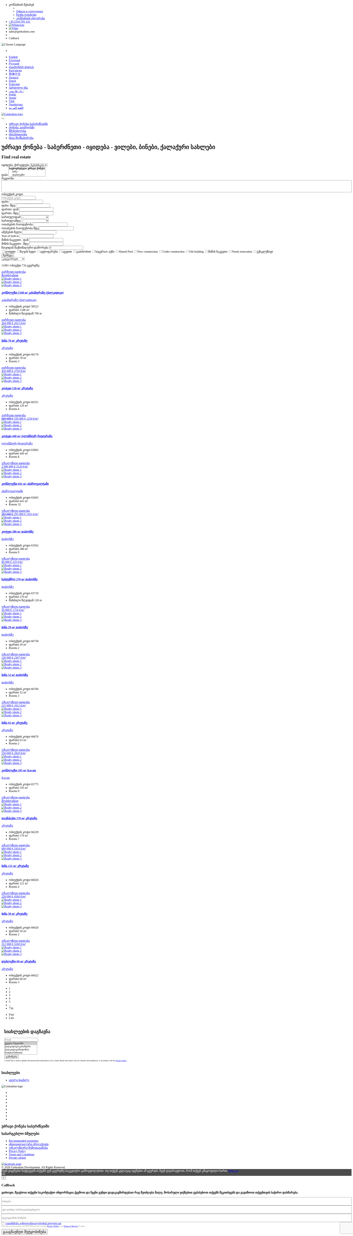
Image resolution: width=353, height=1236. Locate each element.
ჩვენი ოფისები (26, 14)
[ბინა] (27, 171)
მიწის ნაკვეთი (217, 251)
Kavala (5, 777)
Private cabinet (17, 1157)
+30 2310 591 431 (19, 21)
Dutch (12, 80)
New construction (147, 251)
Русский (14, 63)
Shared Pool (126, 251)
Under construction (173, 251)
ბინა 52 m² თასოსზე (14, 675)
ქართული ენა (18, 87)
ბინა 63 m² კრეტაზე (14, 722)
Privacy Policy (121, 1061)
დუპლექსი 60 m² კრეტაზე (18, 961)
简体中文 (15, 73)
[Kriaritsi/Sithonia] (20, 1052)
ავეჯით (67, 251)
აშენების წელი (11, 232)
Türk (12, 101)
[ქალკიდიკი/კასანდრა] (20, 1046)
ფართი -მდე (10, 213)
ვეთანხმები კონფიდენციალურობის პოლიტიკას (33, 1223)
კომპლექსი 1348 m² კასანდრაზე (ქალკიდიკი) (32, 292)
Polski (12, 94)
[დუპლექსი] (27, 174)
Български (15, 70)
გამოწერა (11, 1056)
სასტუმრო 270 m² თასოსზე (19, 579)
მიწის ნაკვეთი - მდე (14, 243)
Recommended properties (23, 1140)
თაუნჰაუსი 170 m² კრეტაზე (19, 818)
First (11, 1014)
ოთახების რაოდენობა (17, 224)
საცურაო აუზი (104, 251)
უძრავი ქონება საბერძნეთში (28, 123)
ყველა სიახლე (19, 1080)
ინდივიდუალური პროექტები (29, 1144)
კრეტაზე (7, 348)
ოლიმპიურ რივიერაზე (17, 443)
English (13, 57)
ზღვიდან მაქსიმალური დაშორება (24, 247)
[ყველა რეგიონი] (20, 1043)
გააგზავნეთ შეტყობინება (24, 1232)
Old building (196, 251)
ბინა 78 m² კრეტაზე (14, 340)
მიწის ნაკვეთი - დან (14, 239)
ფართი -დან (10, 209)
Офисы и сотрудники (29, 11)
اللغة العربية (16, 107)
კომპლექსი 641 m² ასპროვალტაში (25, 483)
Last (11, 1017)
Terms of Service (71, 1226)
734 (11, 1008)
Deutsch (13, 77)
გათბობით (83, 251)
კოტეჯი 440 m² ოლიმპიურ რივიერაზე (26, 436)
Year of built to (10, 236)
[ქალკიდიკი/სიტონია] (20, 1049)
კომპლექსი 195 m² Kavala (18, 770)
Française (14, 84)
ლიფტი (10, 251)
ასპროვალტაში (12, 491)
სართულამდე (11, 220)
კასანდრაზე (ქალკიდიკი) (18, 300)
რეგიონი (7, 178)
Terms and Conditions (21, 1154)
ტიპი (4, 174)
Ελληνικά (14, 60)
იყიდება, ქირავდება (15, 165)
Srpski (12, 97)
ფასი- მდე (8, 205)
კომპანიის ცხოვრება (30, 18)
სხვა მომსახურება (21, 137)
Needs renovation (242, 251)
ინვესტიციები (18, 134)
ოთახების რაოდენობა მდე (20, 228)
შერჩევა (8, 255)
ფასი (4, 201)
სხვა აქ (233, 1170)
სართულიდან (11, 217)
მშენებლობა (17, 130)
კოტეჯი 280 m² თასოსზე (17, 531)
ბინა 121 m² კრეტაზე (15, 865)
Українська (16, 104)
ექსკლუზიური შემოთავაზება (28, 1147)
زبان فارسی (16, 91)
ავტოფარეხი (49, 251)
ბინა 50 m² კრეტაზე (14, 913)
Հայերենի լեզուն (21, 67)
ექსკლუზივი (265, 251)
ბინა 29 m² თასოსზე (14, 627)
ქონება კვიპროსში (21, 127)
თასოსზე (7, 539)
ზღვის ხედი (28, 251)
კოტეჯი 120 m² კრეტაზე (17, 388)
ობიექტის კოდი (12, 194)
